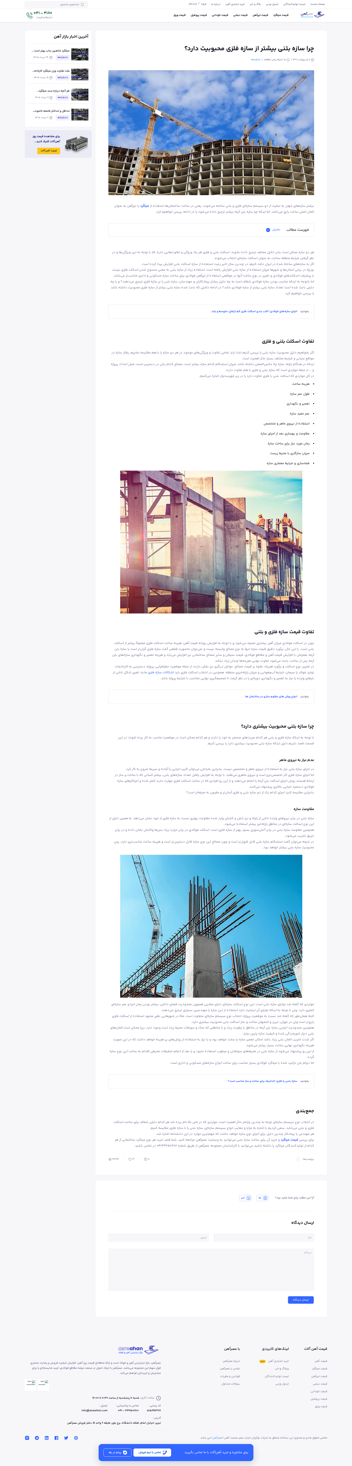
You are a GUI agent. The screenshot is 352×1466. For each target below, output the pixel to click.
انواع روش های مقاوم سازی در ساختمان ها (271, 696)
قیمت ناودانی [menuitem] (220, 15)
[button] (39, 15)
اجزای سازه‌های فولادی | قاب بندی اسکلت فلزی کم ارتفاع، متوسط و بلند (254, 311)
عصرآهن (217, 1438)
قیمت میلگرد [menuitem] (281, 15)
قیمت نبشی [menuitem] (240, 15)
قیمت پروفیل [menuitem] (199, 15)
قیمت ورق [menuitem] (180, 15)
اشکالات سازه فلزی (161, 672)
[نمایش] (268, 230)
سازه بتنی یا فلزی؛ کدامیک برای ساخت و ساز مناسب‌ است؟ (262, 1081)
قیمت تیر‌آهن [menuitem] (260, 15)
